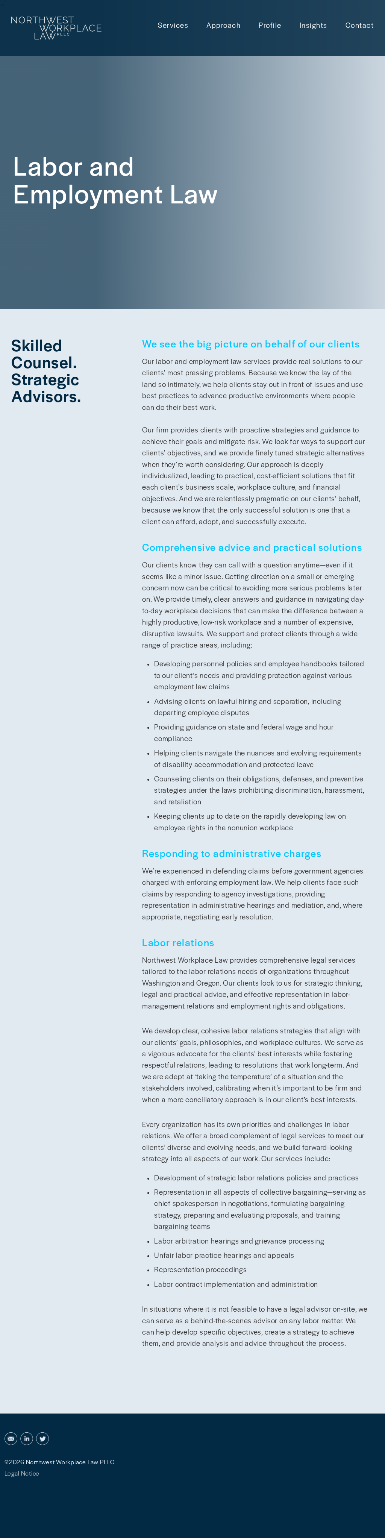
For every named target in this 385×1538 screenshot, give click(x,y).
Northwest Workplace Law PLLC (70, 1462)
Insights (313, 25)
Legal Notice (22, 1473)
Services (173, 25)
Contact (360, 25)
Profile (270, 25)
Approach (223, 25)
